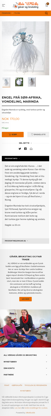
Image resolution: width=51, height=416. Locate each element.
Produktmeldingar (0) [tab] (15, 241)
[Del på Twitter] (20, 149)
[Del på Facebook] (25, 149)
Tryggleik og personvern (36, 385)
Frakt (6, 385)
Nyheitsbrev (25, 391)
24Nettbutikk (30, 412)
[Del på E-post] (31, 149)
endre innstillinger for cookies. (36, 408)
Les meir (25, 299)
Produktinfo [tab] (11, 158)
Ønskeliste (39, 134)
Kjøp (14, 134)
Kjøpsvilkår (17, 385)
